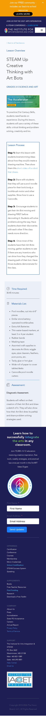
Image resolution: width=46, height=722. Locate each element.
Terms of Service (13, 631)
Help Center (12, 663)
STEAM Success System (16, 568)
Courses (10, 556)
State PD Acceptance (15, 619)
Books (9, 584)
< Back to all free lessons (16, 43)
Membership (12, 559)
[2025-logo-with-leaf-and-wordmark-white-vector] (19, 28)
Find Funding (12, 590)
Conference (11, 552)
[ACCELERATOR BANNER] (23, 96)
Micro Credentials (14, 562)
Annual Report (13, 625)
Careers (10, 622)
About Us (11, 609)
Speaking (10, 572)
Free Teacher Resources (16, 587)
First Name (12, 503)
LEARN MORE (32, 25)
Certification (12, 549)
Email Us (10, 666)
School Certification (15, 565)
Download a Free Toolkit (16, 597)
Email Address (13, 516)
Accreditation (12, 615)
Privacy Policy (12, 628)
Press (9, 612)
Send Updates (17, 529)
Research (10, 594)
